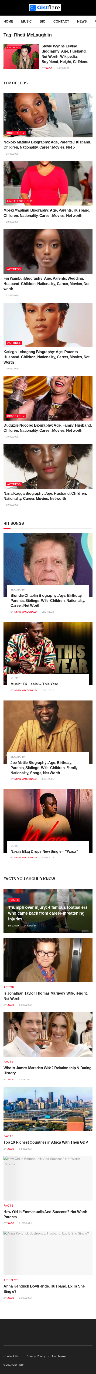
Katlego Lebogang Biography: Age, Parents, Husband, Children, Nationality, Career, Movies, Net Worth (46, 357)
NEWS (82, 21)
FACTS (14, 899)
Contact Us (11, 1356)
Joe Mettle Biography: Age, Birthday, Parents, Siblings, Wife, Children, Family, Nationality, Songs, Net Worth (44, 768)
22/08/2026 (12, 222)
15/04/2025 (47, 612)
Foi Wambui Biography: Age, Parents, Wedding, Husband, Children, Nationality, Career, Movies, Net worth (46, 283)
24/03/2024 (29, 925)
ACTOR (8, 987)
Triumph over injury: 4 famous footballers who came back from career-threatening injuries (47, 913)
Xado (48, 68)
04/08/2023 (25, 1005)
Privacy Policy (35, 1356)
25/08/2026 (12, 154)
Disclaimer (59, 1356)
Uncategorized (19, 201)
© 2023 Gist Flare (13, 1364)
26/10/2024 (47, 857)
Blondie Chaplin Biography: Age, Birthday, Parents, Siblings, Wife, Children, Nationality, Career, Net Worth (47, 600)
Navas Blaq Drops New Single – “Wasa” (44, 851)
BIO (42, 21)
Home (8, 21)
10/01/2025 (47, 690)
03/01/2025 (47, 779)
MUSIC (26, 21)
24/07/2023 (25, 1298)
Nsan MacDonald (25, 612)
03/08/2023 (25, 1079)
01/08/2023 (25, 1223)
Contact (61, 21)
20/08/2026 (12, 368)
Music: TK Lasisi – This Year (34, 684)
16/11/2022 (62, 68)
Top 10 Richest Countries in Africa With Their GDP (45, 1142)
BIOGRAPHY (13, 47)
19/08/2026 (12, 505)
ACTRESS (14, 269)
